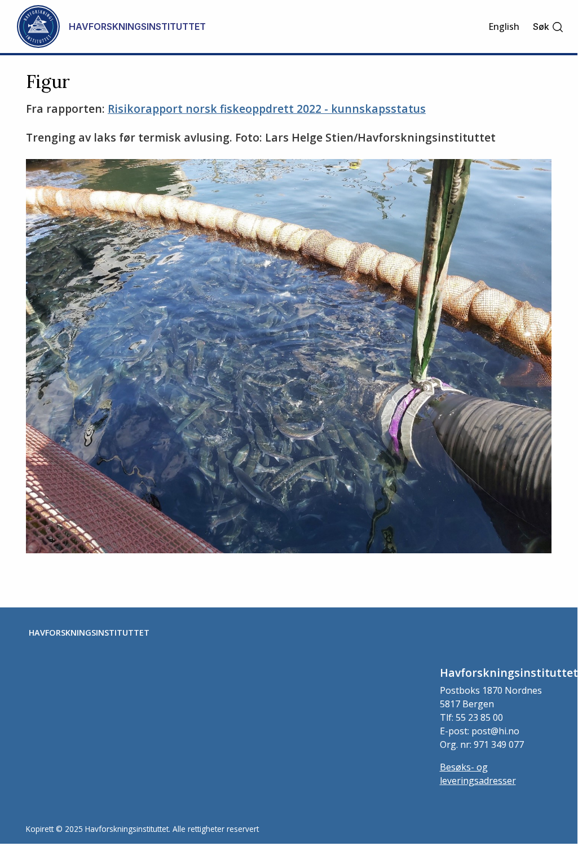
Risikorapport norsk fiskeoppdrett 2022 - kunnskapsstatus (267, 108)
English (503, 26)
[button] (548, 27)
